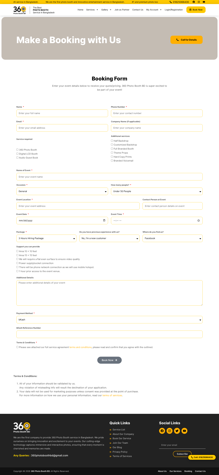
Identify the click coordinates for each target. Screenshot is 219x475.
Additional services (120, 136)
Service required (24, 139)
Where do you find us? (153, 232)
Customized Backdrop (125, 144)
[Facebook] (193, 2)
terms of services (112, 395)
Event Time (116, 214)
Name (19, 107)
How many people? (120, 185)
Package (20, 232)
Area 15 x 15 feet (28, 255)
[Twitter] (177, 431)
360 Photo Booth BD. (41, 471)
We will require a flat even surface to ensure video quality (49, 259)
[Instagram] (199, 2)
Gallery (104, 9)
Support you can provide (28, 246)
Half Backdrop (121, 140)
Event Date (21, 214)
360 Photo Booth (28, 149)
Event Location (23, 199)
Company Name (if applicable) (125, 121)
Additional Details (25, 277)
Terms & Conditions (25, 342)
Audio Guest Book (28, 157)
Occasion (21, 185)
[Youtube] (204, 2)
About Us (162, 471)
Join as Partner (122, 9)
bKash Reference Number (28, 328)
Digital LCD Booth (28, 153)
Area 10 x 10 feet (28, 251)
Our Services (175, 471)
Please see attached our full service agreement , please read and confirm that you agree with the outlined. (86, 347)
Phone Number (118, 107)
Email (19, 121)
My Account (152, 9)
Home (80, 9)
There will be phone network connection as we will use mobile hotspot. (56, 267)
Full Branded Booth (124, 148)
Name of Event (23, 170)
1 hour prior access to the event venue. (39, 271)
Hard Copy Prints (123, 156)
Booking (188, 471)
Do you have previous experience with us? (99, 232)
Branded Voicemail (123, 160)
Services (90, 9)
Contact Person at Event (154, 199)
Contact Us (137, 9)
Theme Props (121, 152)
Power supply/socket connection (36, 263)
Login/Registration (174, 9)
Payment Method (24, 313)
